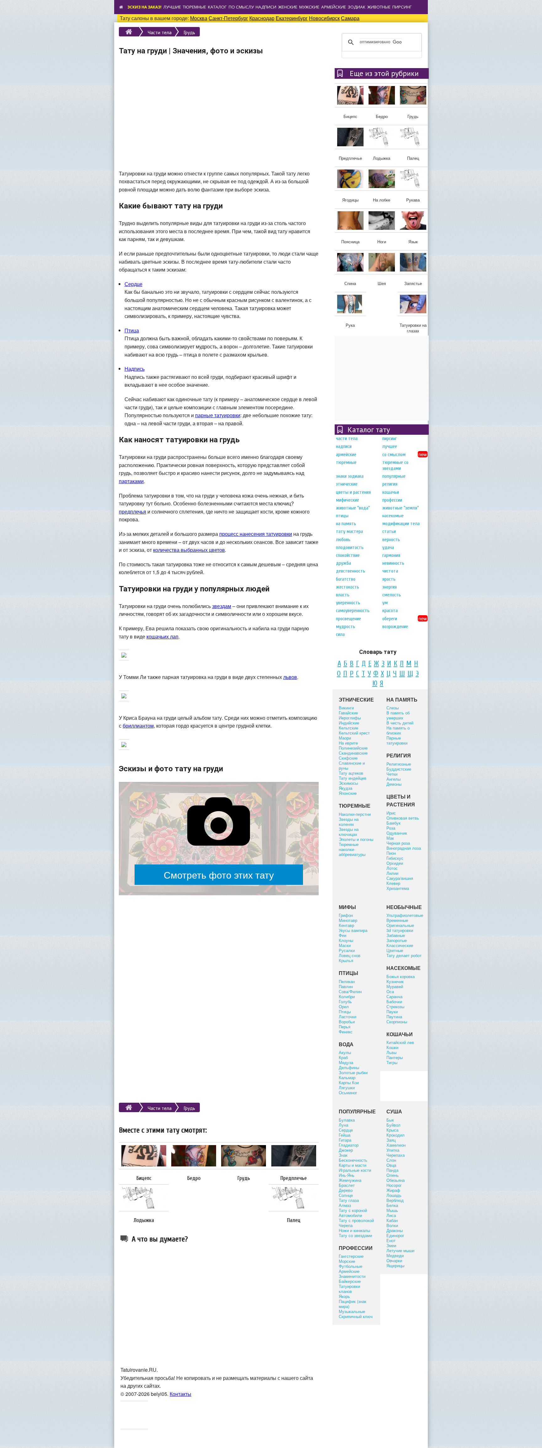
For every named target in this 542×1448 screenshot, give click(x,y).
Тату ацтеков (351, 773)
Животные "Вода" (353, 508)
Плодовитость (350, 547)
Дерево (346, 1190)
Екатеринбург (292, 18)
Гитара (345, 1140)
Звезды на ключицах (349, 831)
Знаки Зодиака (350, 476)
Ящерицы (395, 1265)
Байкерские (350, 1281)
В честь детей (399, 723)
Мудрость (345, 626)
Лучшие (172, 7)
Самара (350, 18)
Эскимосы (348, 783)
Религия (389, 484)
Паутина (394, 1017)
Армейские (333, 7)
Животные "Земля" (400, 508)
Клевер (393, 883)
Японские (348, 793)
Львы (391, 1052)
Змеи (391, 1245)
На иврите (348, 743)
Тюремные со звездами (395, 465)
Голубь (345, 1001)
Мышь (392, 1210)
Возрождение (395, 626)
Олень (392, 1175)
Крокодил (395, 1135)
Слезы (392, 708)
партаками (131, 481)
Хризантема (397, 888)
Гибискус (394, 858)
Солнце (346, 1195)
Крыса (392, 1130)
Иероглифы (350, 718)
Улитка (392, 1150)
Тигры (391, 1062)
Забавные (395, 935)
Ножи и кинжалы (354, 1230)
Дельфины (349, 1067)
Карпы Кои (349, 1082)
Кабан (392, 1220)
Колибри (347, 996)
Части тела (160, 32)
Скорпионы (396, 1022)
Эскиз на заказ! (144, 7)
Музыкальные (352, 1311)
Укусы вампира (353, 930)
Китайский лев (400, 1042)
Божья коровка (400, 976)
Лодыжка (144, 1220)
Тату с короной (353, 1210)
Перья (344, 1027)
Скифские (348, 758)
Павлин (346, 986)
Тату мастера (349, 531)
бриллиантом (138, 725)
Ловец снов (349, 955)
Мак (390, 838)
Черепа (346, 1225)
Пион (391, 853)
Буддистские (398, 769)
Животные (379, 7)
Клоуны (346, 940)
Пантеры (394, 1057)
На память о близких (398, 730)
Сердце (133, 284)
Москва (198, 18)
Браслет (347, 1185)
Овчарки (394, 1260)
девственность (350, 571)
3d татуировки (399, 930)
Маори (345, 738)
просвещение (348, 619)
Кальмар (347, 1077)
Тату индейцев (352, 778)
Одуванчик (396, 833)
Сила (340, 634)
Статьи (389, 531)
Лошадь (393, 1195)
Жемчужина (350, 1180)
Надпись (135, 368)
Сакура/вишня (399, 878)
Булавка (347, 1120)
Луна (343, 1125)
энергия (389, 587)
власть (342, 595)
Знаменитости (352, 1276)
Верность (391, 539)
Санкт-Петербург (228, 18)
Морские (347, 1261)
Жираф (393, 1190)
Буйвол (393, 1125)
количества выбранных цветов (189, 549)
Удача (388, 547)
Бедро (193, 1178)
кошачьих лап (162, 636)
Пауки (392, 1012)
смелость (391, 595)
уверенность (348, 603)
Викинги (346, 708)
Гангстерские (351, 1256)
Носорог (394, 1185)
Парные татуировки (396, 740)
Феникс (346, 1032)
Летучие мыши (400, 1250)
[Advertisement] (219, 119)
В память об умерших (398, 715)
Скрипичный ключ (356, 1316)
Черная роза (398, 843)
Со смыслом (394, 454)
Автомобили (350, 1215)
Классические (399, 945)
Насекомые (393, 516)
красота (390, 610)
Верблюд (395, 1200)
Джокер (346, 1150)
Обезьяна (395, 1180)
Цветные (394, 950)
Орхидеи (394, 863)
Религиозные (398, 764)
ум (385, 603)
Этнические (347, 484)
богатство (345, 579)
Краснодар (261, 18)
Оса (390, 991)
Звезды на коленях (349, 821)
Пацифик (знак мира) (352, 1303)
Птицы (342, 516)
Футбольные (350, 1266)
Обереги (389, 619)
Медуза (346, 1062)
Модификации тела (401, 523)
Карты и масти (352, 1165)
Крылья (346, 960)
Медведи (395, 1255)
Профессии (392, 500)
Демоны (393, 784)
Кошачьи (390, 492)
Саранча (394, 996)
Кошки (392, 1047)
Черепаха (395, 1155)
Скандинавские (353, 753)
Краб (343, 1057)
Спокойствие (348, 555)
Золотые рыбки (353, 1072)
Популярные (394, 476)
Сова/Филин (350, 991)
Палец (293, 1220)
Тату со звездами (355, 1235)
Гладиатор (349, 1145)
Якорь (344, 1296)
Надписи (266, 7)
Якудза (345, 788)
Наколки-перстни (355, 814)
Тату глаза (349, 1200)
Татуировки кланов (349, 1288)
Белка (392, 1205)
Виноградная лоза (403, 848)
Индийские (349, 723)
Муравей (394, 986)
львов (290, 677)
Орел (344, 1006)
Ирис (391, 813)
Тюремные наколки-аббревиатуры (352, 849)
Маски (345, 945)
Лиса (391, 1215)
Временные (397, 920)
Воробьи (347, 1022)
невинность (393, 563)
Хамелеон (396, 1145)
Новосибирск (324, 18)
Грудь (189, 32)
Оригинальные (400, 925)
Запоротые (396, 940)
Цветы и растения (353, 492)
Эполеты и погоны (356, 839)
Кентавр (346, 925)
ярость (389, 579)
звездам (221, 606)
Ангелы (393, 779)
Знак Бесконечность (353, 1157)
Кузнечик (395, 981)
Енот (391, 1240)
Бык (390, 1120)
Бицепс (143, 1178)
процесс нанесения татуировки (255, 533)
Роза (390, 828)
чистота (390, 571)
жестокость (347, 587)
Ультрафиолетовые (404, 915)
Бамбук (393, 823)
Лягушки (347, 1087)
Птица (132, 330)
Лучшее (389, 446)
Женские (287, 7)
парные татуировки (217, 415)
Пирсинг (402, 7)
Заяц (391, 1140)
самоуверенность (352, 610)
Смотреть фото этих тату (219, 874)
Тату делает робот (404, 955)
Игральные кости (355, 1170)
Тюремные (194, 7)
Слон (391, 1160)
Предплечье (293, 1178)
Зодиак (356, 7)
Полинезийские (353, 748)
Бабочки (394, 1001)
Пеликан (347, 981)
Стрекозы (395, 1006)
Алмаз (345, 1205)
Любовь (343, 539)
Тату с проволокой (356, 1220)
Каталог (217, 7)
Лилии (392, 873)
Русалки (347, 950)
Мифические (347, 500)
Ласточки (347, 1017)
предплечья (132, 511)
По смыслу (241, 7)
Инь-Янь (346, 1175)
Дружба (343, 563)
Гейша (344, 1135)
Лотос (392, 868)
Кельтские (348, 728)
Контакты (180, 1393)
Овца (391, 1165)
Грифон (346, 915)
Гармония (391, 555)
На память (346, 523)
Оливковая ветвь (402, 818)
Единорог (395, 1235)
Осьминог (348, 1092)
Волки (392, 1225)
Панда (392, 1170)
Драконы (394, 1230)
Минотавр (348, 920)
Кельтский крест (354, 733)
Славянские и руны (352, 765)
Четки (391, 774)
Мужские (309, 7)
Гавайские (348, 713)
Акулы (345, 1052)
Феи (342, 935)
